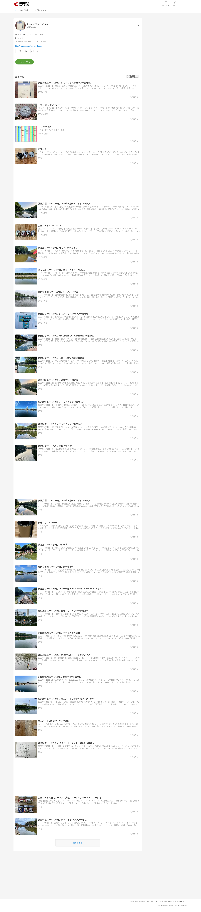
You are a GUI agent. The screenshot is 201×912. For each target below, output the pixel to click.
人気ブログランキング (21, 4)
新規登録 (142, 902)
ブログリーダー (161, 902)
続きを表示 (77, 843)
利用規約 (178, 902)
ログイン (175, 5)
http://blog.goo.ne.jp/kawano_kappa (28, 46)
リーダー (166, 5)
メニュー (183, 5)
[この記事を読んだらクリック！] (135, 97)
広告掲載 (171, 902)
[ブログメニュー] (138, 25)
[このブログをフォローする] (24, 61)
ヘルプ (185, 902)
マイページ (150, 902)
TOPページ (133, 902)
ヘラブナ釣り (22, 51)
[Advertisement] (77, 183)
